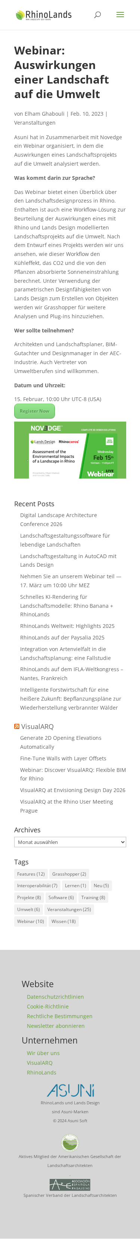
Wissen (64, 921)
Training (93, 897)
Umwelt (28, 909)
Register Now (34, 411)
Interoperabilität (37, 885)
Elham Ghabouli (45, 113)
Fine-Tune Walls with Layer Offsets (63, 758)
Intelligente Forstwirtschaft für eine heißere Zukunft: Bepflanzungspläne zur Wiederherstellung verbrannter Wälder (70, 698)
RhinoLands (41, 1072)
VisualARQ (37, 726)
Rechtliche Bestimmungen (60, 1016)
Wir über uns (43, 1053)
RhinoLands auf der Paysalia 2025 (62, 637)
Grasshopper (69, 874)
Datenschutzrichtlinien (55, 996)
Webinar (30, 921)
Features (31, 874)
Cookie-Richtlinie (48, 1006)
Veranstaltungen (35, 122)
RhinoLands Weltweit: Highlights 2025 (67, 625)
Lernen (75, 885)
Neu (101, 885)
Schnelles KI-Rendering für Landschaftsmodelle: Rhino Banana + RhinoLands (66, 605)
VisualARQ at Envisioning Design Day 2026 (72, 790)
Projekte (29, 897)
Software (61, 897)
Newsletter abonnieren (56, 1025)
